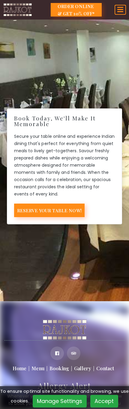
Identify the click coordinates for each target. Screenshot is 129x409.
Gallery (82, 368)
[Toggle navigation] (120, 10)
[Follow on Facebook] (57, 353)
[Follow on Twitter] (73, 353)
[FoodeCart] (64, 329)
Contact (105, 368)
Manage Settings (59, 401)
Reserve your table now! (49, 211)
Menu (38, 368)
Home (20, 368)
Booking (59, 368)
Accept (104, 401)
